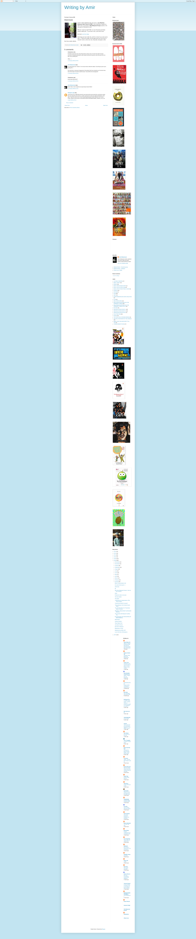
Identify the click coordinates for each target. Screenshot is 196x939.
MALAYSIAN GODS (118, 301)
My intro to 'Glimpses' (119, 626)
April (116, 576)
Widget (118, 275)
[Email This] (84, 45)
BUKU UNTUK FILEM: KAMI (119, 287)
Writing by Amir (79, 7)
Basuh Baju (126, 830)
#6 (115, 588)
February (117, 579)
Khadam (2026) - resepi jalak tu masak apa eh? (127, 686)
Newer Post (67, 105)
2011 (115, 555)
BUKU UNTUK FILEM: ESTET (120, 285)
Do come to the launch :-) (120, 585)
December (117, 562)
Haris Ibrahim (127, 673)
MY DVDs (116, 307)
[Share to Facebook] (88, 45)
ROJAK (115, 315)
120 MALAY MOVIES (118, 281)
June (116, 572)
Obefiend (126, 846)
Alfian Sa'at (126, 918)
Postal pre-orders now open (120, 595)
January (117, 581)
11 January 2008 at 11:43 (73, 88)
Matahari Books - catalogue (119, 268)
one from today (85, 34)
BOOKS (115, 284)
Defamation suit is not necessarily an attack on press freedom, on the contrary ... (127, 666)
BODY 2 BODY (117, 282)
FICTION (115, 292)
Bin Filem (126, 692)
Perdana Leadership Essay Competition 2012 (127, 832)
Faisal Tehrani (127, 901)
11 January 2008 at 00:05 (73, 60)
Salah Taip (126, 776)
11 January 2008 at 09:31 (73, 81)
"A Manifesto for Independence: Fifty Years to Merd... (122, 601)
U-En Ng (125, 806)
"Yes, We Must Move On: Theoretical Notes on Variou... (122, 608)
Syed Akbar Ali (127, 642)
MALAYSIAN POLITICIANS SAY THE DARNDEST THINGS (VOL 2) (121, 306)
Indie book (117, 586)
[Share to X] (86, 45)
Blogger (103, 929)
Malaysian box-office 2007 (120, 630)
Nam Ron (126, 866)
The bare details (118, 596)
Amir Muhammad (71, 64)
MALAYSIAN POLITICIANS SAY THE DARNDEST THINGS (121, 303)
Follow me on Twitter (118, 270)
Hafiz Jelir (126, 860)
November (117, 563)
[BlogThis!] (85, 45)
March (116, 578)
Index (116, 593)
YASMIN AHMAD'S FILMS (119, 324)
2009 (115, 558)
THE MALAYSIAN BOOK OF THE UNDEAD (123, 318)
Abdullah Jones (127, 854)
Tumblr (125, 861)
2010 (115, 556)
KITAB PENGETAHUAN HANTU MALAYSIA (123, 296)
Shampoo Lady (71, 92)
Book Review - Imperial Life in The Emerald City (127, 848)
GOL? (115, 295)
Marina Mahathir (127, 823)
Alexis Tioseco (127, 874)
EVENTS (115, 290)
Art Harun (126, 758)
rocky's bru (126, 662)
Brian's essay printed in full (120, 583)
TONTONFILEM (127, 717)
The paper (117, 598)
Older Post (105, 105)
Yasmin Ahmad (127, 883)
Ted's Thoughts (127, 740)
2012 (115, 553)
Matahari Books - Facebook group (121, 267)
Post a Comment (69, 102)
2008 (115, 560)
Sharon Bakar (127, 813)
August (116, 569)
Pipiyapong (126, 914)
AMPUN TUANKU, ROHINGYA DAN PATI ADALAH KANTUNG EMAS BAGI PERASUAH (127, 645)
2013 (115, 551)
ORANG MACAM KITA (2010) (120, 312)
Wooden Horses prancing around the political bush (127, 793)
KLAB (115, 299)
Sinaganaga (126, 799)
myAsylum (126, 790)
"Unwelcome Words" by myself (121, 603)
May (116, 574)
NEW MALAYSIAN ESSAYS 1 (120, 309)
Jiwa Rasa (126, 783)
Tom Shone (126, 733)
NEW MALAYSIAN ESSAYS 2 (120, 311)
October (117, 565)
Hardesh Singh (127, 905)
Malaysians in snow (119, 628)
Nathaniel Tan (127, 699)
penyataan (126, 855)
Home (86, 105)
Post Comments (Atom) (75, 107)
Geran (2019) (126, 718)
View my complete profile (123, 263)
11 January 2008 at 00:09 (73, 73)
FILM (115, 293)
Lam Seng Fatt (127, 838)
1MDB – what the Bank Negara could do (127, 760)
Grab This (115, 275)
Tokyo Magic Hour (118, 623)
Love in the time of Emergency (121, 632)
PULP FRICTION (117, 314)
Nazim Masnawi (127, 766)
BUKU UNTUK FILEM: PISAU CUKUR (121, 288)
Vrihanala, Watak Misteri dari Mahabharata (127, 656)
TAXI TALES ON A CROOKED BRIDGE (122, 317)
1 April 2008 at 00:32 (72, 100)
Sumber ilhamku (118, 621)
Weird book (117, 619)
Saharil (125, 723)
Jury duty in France (119, 624)
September (117, 567)
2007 (115, 634)
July (116, 571)
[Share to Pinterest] (89, 45)
